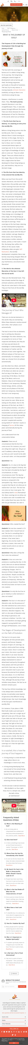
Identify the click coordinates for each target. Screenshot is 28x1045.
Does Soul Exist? (11, 839)
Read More (21, 835)
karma (12, 425)
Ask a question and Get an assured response (13, 1013)
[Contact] (15, 1)
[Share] (8, 1)
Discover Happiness (16, 4)
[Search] (23, 5)
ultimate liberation (19, 90)
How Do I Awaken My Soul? (15, 923)
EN (19, 1)
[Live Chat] (11, 1)
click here (15, 1039)
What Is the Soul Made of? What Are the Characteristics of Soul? (14, 892)
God (16, 492)
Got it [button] (14, 1042)
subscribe (22, 986)
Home (3, 28)
